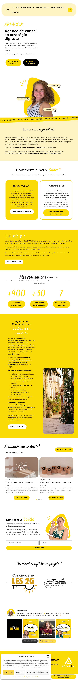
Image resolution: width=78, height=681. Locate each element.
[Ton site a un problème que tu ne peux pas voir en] (47, 628)
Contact (16, 12)
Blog (53, 7)
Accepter (8, 672)
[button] (48, 656)
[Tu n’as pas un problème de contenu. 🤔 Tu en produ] (63, 628)
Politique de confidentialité (31, 676)
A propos (60, 7)
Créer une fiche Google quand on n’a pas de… (56, 483)
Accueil (15, 7)
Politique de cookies (18, 676)
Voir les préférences (37, 672)
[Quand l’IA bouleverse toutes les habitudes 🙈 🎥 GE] (14, 628)
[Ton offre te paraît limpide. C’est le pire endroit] (31, 628)
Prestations (41, 7)
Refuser (20, 672)
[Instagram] (70, 9)
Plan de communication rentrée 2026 (19, 483)
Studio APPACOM (27, 7)
